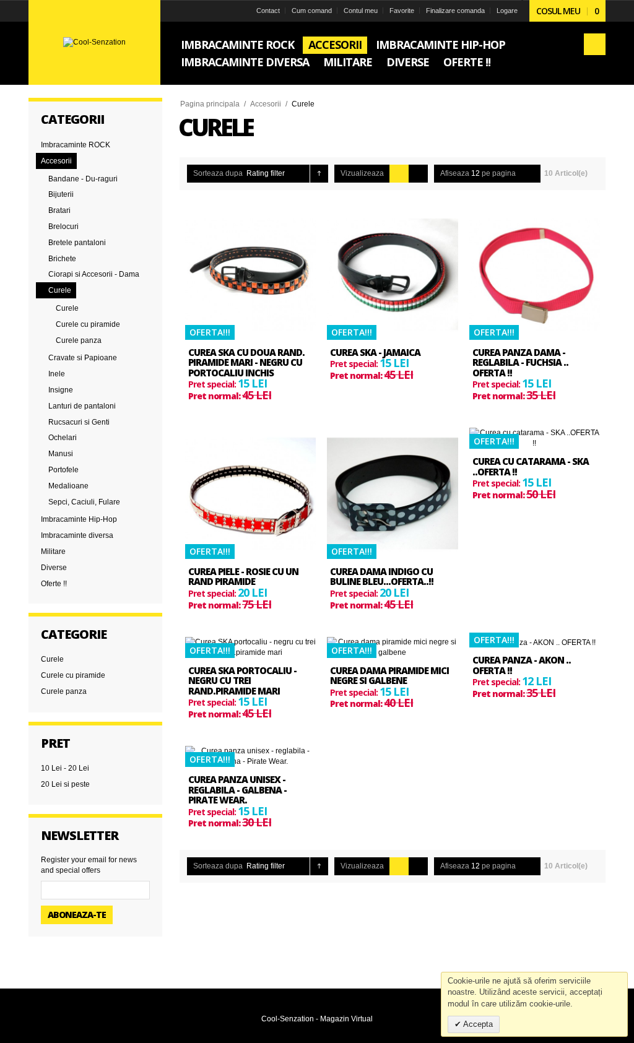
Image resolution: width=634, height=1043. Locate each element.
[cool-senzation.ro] (94, 42)
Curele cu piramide (73, 675)
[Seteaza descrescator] (319, 174)
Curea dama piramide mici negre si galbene (389, 675)
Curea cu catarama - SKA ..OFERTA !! (530, 466)
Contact (268, 10)
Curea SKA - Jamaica (375, 352)
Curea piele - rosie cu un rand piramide (243, 576)
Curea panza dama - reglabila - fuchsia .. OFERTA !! (520, 362)
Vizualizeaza (362, 173)
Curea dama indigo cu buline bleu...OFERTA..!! (381, 576)
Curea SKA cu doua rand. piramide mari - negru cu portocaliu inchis (246, 362)
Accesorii (265, 104)
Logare (507, 10)
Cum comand (312, 10)
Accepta (477, 1024)
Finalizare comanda (455, 10)
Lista (418, 174)
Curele (52, 659)
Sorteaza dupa (218, 173)
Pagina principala (210, 104)
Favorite (401, 10)
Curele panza (64, 691)
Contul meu (361, 10)
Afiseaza (454, 173)
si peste (65, 784)
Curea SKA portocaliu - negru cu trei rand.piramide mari (242, 680)
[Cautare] (595, 44)
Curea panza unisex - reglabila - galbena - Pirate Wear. (237, 789)
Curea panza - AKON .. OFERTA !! (521, 665)
